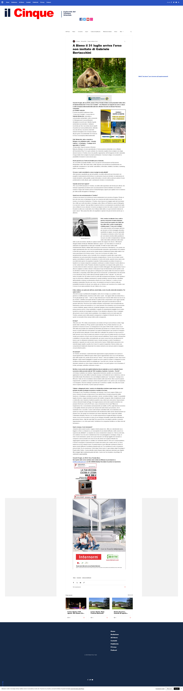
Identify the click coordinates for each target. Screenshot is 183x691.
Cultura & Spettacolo (95, 31)
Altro (121, 31)
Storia (115, 31)
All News (114, 637)
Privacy (113, 647)
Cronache (80, 31)
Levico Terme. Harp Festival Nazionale (97, 612)
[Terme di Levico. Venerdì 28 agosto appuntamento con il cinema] (122, 603)
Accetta (176, 688)
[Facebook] (81, 19)
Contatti (114, 641)
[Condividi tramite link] (84, 582)
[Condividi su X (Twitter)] (77, 582)
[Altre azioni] (125, 41)
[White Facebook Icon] (88, 680)
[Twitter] (84, 19)
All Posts (68, 31)
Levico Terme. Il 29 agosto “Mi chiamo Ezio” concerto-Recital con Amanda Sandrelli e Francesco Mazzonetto (75, 612)
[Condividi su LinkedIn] (80, 582)
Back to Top (2, 685)
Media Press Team (92, 654)
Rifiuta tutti (169, 688)
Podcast (114, 650)
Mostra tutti (130, 595)
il (28, 12)
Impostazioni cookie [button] (160, 688)
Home (113, 631)
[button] (131, 31)
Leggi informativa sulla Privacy (77, 688)
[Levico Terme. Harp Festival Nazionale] (99, 603)
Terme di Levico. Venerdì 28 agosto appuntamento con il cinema (121, 612)
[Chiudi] (181, 689)
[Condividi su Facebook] (73, 582)
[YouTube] (88, 19)
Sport (86, 31)
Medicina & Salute (107, 31)
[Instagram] (91, 19)
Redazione (115, 634)
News (73, 31)
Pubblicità (114, 644)
